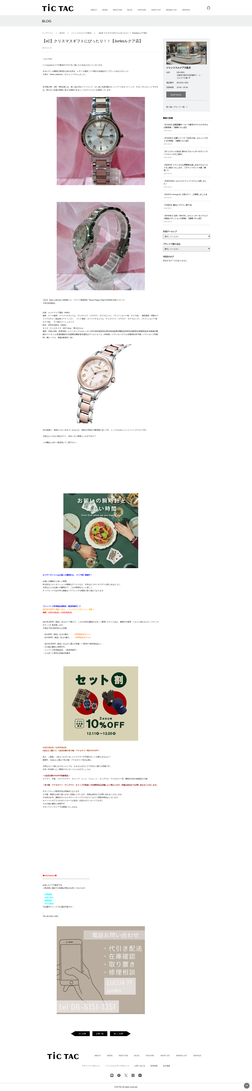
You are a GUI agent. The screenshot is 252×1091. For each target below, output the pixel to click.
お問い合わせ (139, 1066)
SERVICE (186, 10)
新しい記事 (118, 1034)
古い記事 (82, 1034)
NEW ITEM (117, 10)
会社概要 (166, 1066)
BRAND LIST (171, 10)
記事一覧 (100, 1034)
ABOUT (94, 10)
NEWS (105, 10)
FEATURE (142, 10)
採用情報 (154, 1066)
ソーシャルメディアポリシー (117, 1066)
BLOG (129, 10)
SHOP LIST (156, 10)
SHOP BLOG (176, 95)
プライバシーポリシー (91, 1066)
